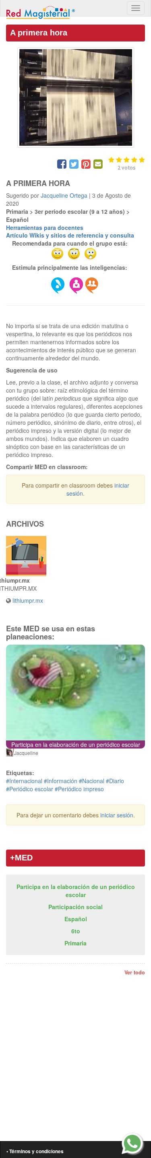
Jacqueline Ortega (64, 195)
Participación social (75, 907)
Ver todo (134, 972)
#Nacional (91, 781)
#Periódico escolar (29, 789)
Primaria (75, 943)
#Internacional (24, 781)
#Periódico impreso (79, 789)
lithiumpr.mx (27, 600)
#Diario (115, 781)
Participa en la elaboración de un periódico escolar (76, 891)
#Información (60, 781)
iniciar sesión (116, 815)
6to (75, 931)
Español (75, 919)
